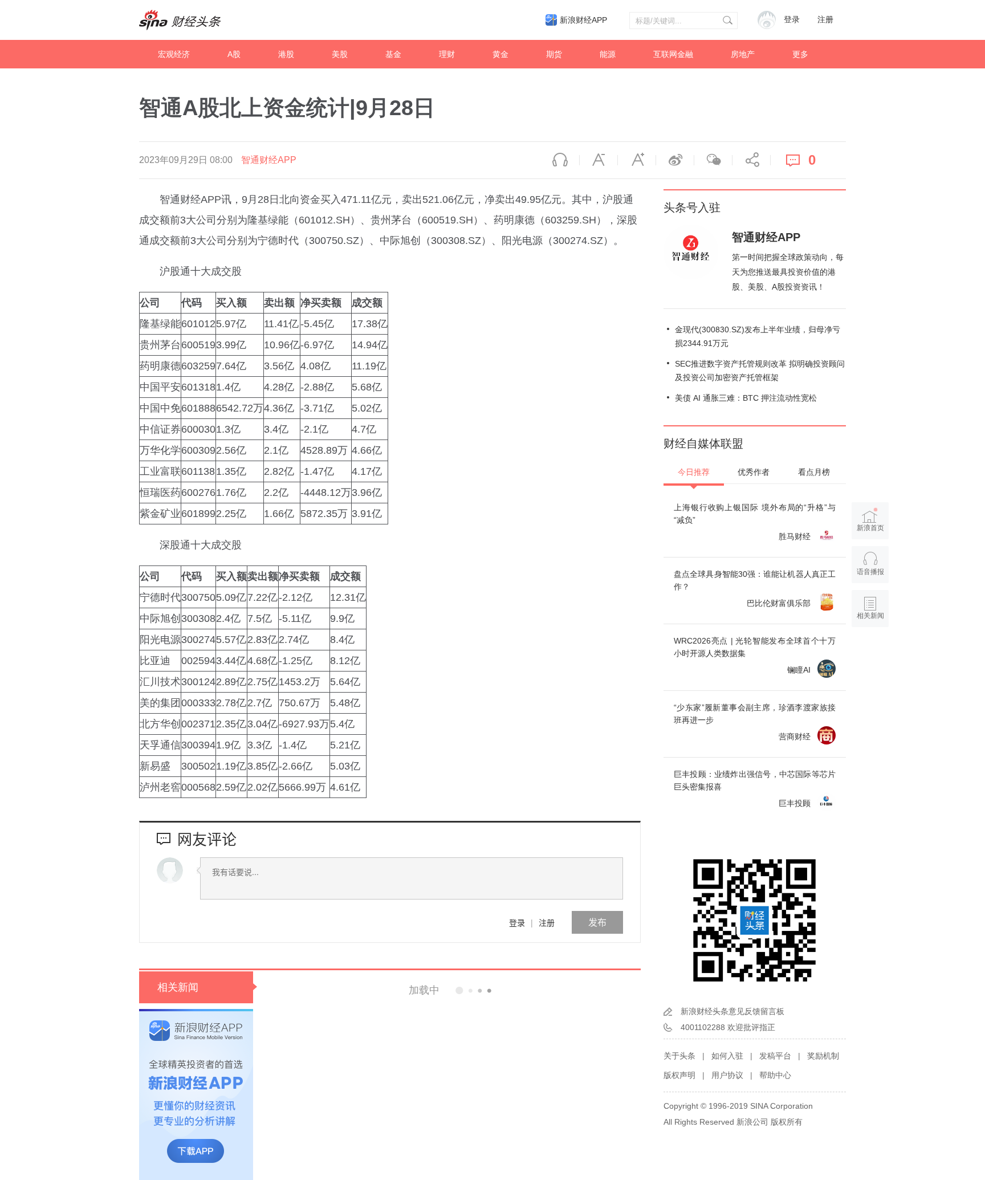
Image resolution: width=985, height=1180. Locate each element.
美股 (340, 54)
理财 (447, 54)
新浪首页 (870, 528)
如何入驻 (727, 1055)
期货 (554, 54)
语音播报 (560, 160)
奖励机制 (823, 1055)
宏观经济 (174, 54)
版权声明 (679, 1075)
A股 (234, 54)
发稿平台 (775, 1055)
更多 (800, 54)
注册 (825, 19)
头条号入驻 (692, 207)
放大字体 (637, 160)
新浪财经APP (583, 20)
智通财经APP (268, 160)
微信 (713, 160)
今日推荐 (694, 472)
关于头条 (679, 1055)
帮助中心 (775, 1075)
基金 (393, 54)
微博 (675, 160)
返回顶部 (870, 660)
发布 (597, 922)
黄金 (500, 54)
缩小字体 (598, 160)
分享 (751, 160)
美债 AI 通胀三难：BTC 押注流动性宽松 (746, 397)
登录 (517, 922)
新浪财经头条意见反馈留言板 (732, 1011)
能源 (608, 54)
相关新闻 (177, 987)
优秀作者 (754, 472)
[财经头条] (180, 20)
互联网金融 (673, 54)
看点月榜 (814, 472)
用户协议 (727, 1075)
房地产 (743, 54)
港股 (286, 54)
